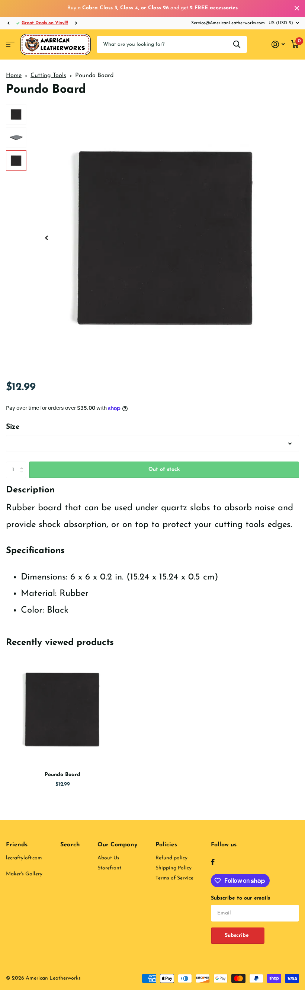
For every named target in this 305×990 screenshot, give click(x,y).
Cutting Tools (48, 76)
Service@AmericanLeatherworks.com (228, 23)
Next (76, 23)
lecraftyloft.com (24, 858)
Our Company (117, 845)
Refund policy (171, 858)
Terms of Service (174, 878)
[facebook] (213, 862)
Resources (10, 44)
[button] (8, 23)
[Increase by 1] (23, 464)
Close (297, 8)
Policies (166, 845)
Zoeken (237, 44)
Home (14, 76)
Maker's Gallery (24, 874)
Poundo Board (62, 774)
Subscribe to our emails (240, 898)
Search (70, 845)
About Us (108, 858)
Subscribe (238, 935)
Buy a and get (152, 8)
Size (13, 427)
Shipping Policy (173, 868)
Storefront (109, 868)
